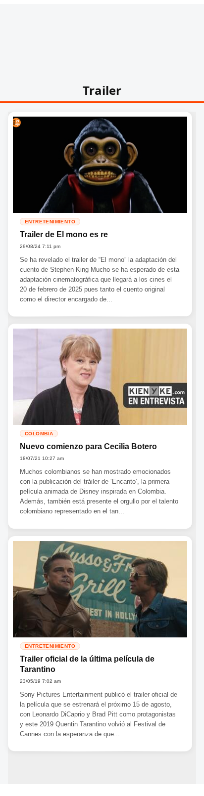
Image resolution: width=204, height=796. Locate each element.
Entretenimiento (50, 221)
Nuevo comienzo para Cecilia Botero (88, 446)
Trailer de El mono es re (64, 234)
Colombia (39, 433)
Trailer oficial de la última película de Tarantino (87, 664)
